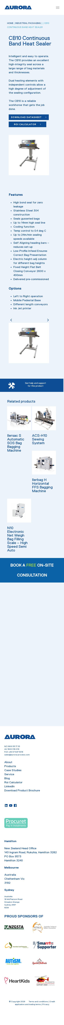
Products (10, 766)
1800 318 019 (13, 749)
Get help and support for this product (35, 384)
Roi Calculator (13, 782)
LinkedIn (9, 786)
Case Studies (12, 770)
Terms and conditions (38, 1001)
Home (10, 23)
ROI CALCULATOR (25, 124)
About (8, 762)
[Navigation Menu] (57, 7)
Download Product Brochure (22, 790)
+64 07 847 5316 (16, 752)
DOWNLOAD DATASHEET (26, 117)
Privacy (45, 1004)
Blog (7, 778)
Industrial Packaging (28, 23)
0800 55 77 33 (13, 746)
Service (9, 774)
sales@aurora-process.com (17, 754)
